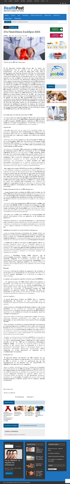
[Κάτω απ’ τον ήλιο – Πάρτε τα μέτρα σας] (30, 459)
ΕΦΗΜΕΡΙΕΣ (25, 15)
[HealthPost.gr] (35, 9)
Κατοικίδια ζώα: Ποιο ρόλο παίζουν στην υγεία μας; (29, 414)
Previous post (20, 397)
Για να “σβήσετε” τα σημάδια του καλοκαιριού (12, 462)
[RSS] (65, 3)
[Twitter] (63, 3)
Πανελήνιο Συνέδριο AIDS (21, 35)
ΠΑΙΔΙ (18, 15)
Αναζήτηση (7, 444)
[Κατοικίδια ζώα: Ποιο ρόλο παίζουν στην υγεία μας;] (29, 410)
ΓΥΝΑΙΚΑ (13, 15)
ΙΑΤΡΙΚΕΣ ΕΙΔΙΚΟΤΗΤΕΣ (36, 15)
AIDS (10, 35)
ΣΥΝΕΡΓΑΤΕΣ (56, 15)
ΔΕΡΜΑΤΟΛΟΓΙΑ (31, 444)
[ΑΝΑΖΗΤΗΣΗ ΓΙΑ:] (59, 21)
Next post (29, 397)
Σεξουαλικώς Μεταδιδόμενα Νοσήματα (18, 414)
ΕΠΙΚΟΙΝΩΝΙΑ (17, 18)
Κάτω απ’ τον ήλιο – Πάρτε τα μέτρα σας (39, 458)
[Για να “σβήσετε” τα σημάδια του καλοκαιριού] (13, 458)
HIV (13, 35)
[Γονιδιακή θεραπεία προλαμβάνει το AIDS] (40, 410)
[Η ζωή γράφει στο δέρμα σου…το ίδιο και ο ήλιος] (30, 474)
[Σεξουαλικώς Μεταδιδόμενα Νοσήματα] (19, 410)
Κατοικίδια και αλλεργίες (54, 453)
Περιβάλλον (47, 15)
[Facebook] (60, 3)
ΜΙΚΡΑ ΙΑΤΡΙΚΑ (8, 18)
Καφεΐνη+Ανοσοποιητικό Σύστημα (56, 456)
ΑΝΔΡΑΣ (7, 15)
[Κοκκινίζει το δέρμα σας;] (30, 467)
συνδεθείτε (22, 434)
